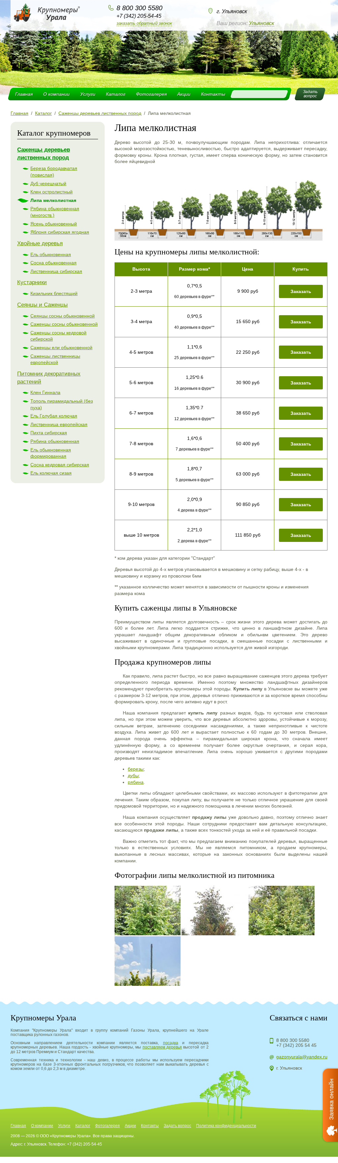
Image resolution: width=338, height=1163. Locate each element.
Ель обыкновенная (50, 254)
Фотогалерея (151, 94)
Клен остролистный (51, 191)
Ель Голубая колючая (53, 415)
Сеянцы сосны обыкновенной (62, 315)
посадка (170, 1043)
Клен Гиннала (45, 392)
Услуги (87, 94)
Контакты (213, 94)
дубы (133, 775)
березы (136, 769)
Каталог (115, 94)
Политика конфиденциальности (226, 1125)
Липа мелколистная (53, 200)
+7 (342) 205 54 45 (296, 1045)
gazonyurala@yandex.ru (301, 1056)
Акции (183, 94)
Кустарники (32, 282)
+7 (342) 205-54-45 (139, 16)
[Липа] (148, 910)
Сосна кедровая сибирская (59, 464)
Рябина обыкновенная (54, 441)
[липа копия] (218, 239)
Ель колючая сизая (51, 473)
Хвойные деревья (40, 243)
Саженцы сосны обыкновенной (64, 324)
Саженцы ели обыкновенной (61, 347)
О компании (56, 94)
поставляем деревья (162, 1047)
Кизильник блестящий (54, 293)
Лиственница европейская (58, 424)
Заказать (300, 291)
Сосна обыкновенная (53, 262)
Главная (24, 94)
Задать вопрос (177, 1125)
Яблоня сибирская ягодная (59, 232)
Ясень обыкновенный (53, 223)
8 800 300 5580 (139, 8)
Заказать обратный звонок (144, 23)
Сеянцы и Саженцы (42, 305)
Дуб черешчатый (48, 183)
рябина (136, 782)
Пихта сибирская (48, 432)
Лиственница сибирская (56, 271)
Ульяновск (261, 23)
